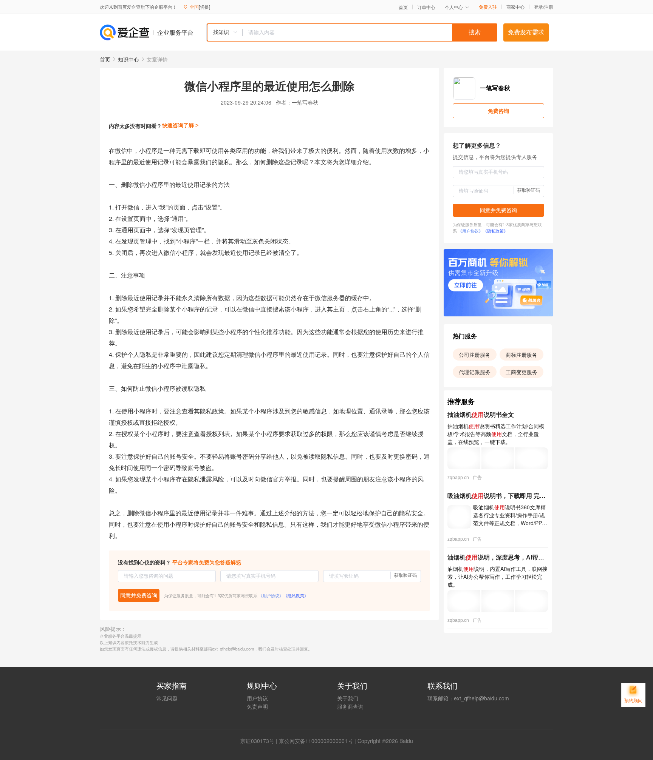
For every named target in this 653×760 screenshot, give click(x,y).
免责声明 (257, 706)
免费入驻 (488, 7)
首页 (403, 7)
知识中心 (128, 59)
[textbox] (370, 32)
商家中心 (515, 7)
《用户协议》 (270, 595)
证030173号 (260, 741)
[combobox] (351, 32)
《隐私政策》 (295, 595)
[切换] (204, 6)
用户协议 (257, 698)
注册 (548, 6)
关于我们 (347, 698)
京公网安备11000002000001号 (316, 741)
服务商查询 (350, 706)
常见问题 (167, 698)
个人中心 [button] (454, 7)
